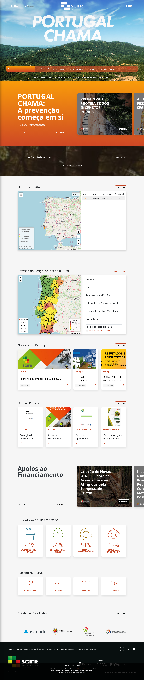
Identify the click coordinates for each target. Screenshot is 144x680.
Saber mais (123, 129)
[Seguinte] (24, 132)
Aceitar (72, 677)
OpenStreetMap (76, 333)
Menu (15, 6)
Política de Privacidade (80, 669)
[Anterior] (20, 132)
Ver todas (59, 132)
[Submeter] (24, 6)
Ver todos (59, 505)
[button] (20, 277)
